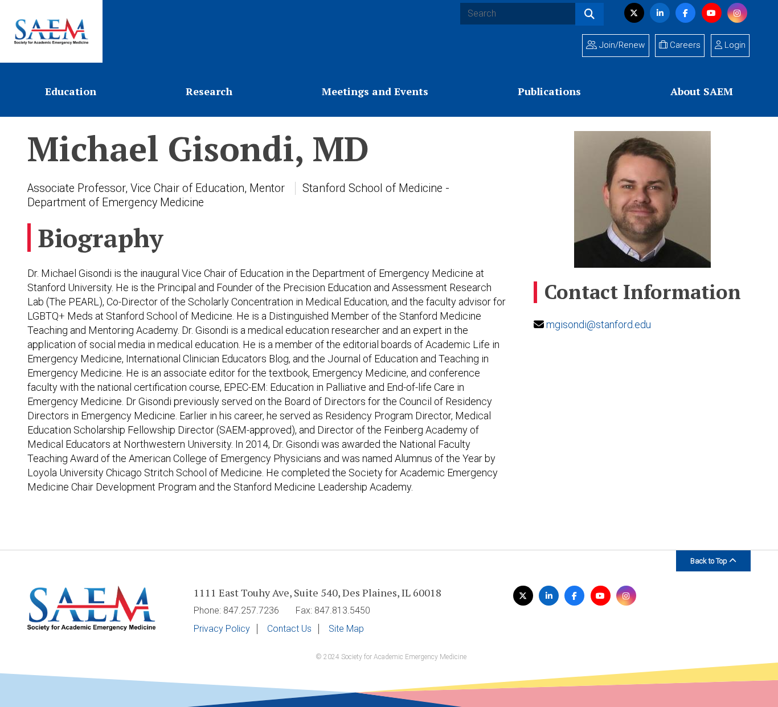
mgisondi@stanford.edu (598, 324)
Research (209, 91)
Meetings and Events (375, 91)
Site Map (346, 629)
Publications (549, 91)
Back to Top (709, 561)
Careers (684, 45)
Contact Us (289, 629)
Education (70, 91)
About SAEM (701, 91)
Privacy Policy (222, 629)
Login (734, 45)
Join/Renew (621, 45)
